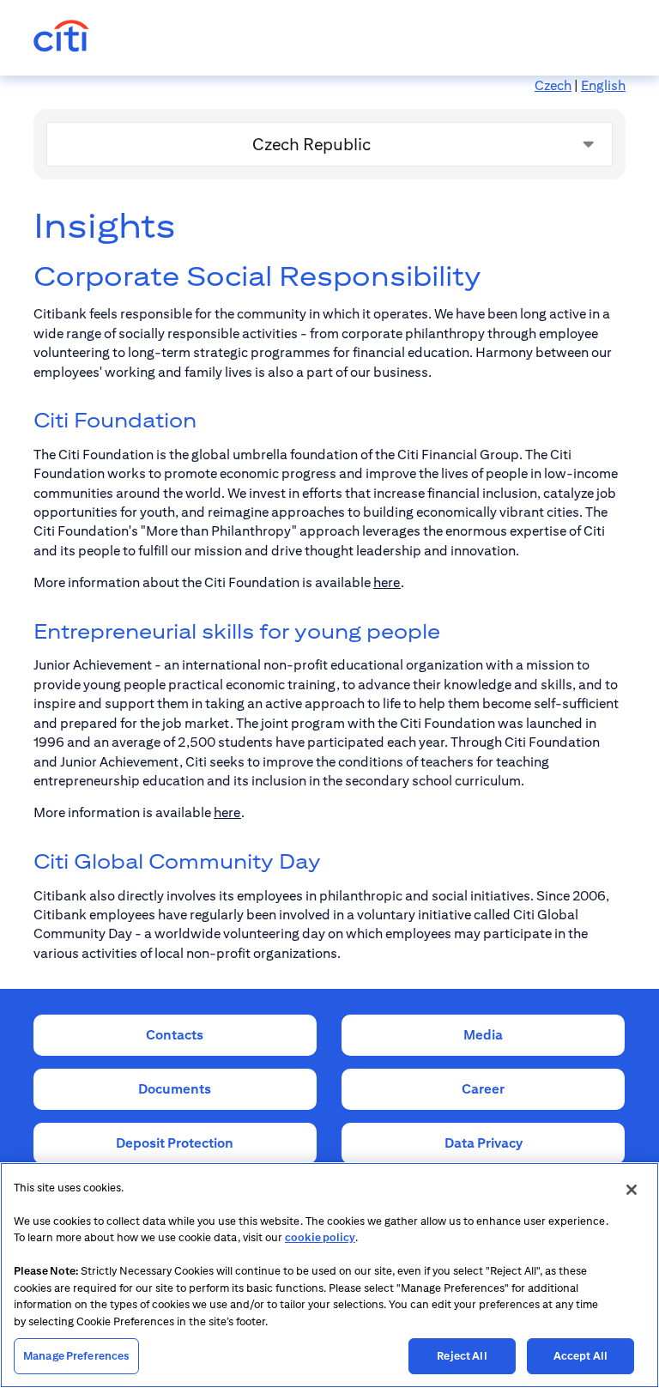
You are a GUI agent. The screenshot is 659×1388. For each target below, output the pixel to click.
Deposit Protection (174, 1143)
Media (483, 1035)
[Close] (631, 1190)
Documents (174, 1089)
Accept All (580, 1355)
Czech (553, 85)
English (603, 85)
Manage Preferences (76, 1355)
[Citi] (61, 38)
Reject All (462, 1355)
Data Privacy (483, 1143)
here (387, 582)
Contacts (174, 1035)
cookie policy (320, 1237)
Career (483, 1089)
